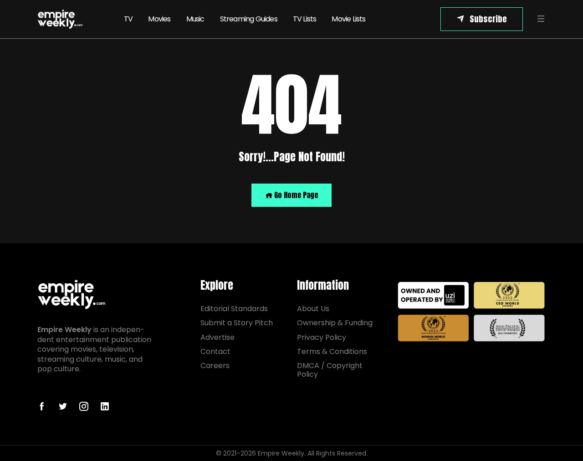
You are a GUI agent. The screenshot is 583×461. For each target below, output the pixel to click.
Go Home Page (295, 195)
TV (128, 19)
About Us (313, 308)
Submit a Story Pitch (236, 322)
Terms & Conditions (332, 351)
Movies (159, 19)
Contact (215, 351)
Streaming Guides (248, 19)
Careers (215, 365)
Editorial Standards (234, 308)
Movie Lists (348, 19)
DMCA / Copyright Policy (330, 370)
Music (195, 19)
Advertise (217, 337)
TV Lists (305, 19)
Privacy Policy (321, 337)
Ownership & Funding (335, 322)
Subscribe (488, 19)
